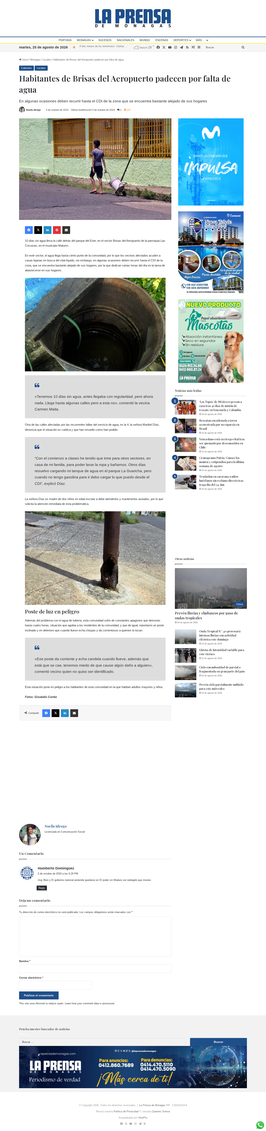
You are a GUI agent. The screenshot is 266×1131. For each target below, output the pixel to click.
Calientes (26, 68)
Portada (65, 40)
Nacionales (125, 40)
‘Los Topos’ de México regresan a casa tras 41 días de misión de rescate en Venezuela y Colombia (220, 406)
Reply (42, 888)
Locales (46, 59)
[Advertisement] (95, 772)
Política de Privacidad (126, 1111)
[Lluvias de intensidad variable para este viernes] (185, 655)
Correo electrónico (31, 977)
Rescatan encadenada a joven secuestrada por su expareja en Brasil (219, 425)
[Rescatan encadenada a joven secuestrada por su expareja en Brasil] (185, 426)
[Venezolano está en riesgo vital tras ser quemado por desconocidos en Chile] (185, 444)
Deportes (181, 40)
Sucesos (104, 40)
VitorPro (142, 1117)
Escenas (161, 40)
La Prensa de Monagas (152, 1105)
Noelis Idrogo (33, 110)
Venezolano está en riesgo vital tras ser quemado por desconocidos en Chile (222, 443)
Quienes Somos (161, 1111)
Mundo (145, 40)
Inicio (24, 59)
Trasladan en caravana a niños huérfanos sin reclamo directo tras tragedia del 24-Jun (221, 481)
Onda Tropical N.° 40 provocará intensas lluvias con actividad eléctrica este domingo (219, 635)
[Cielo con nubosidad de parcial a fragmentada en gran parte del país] (185, 672)
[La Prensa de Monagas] (133, 18)
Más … (200, 40)
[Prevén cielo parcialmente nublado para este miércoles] (185, 690)
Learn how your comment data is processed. (90, 1003)
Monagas (84, 40)
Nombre (24, 961)
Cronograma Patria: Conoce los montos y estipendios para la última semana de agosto (221, 462)
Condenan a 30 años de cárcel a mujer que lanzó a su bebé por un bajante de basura (127, 47)
